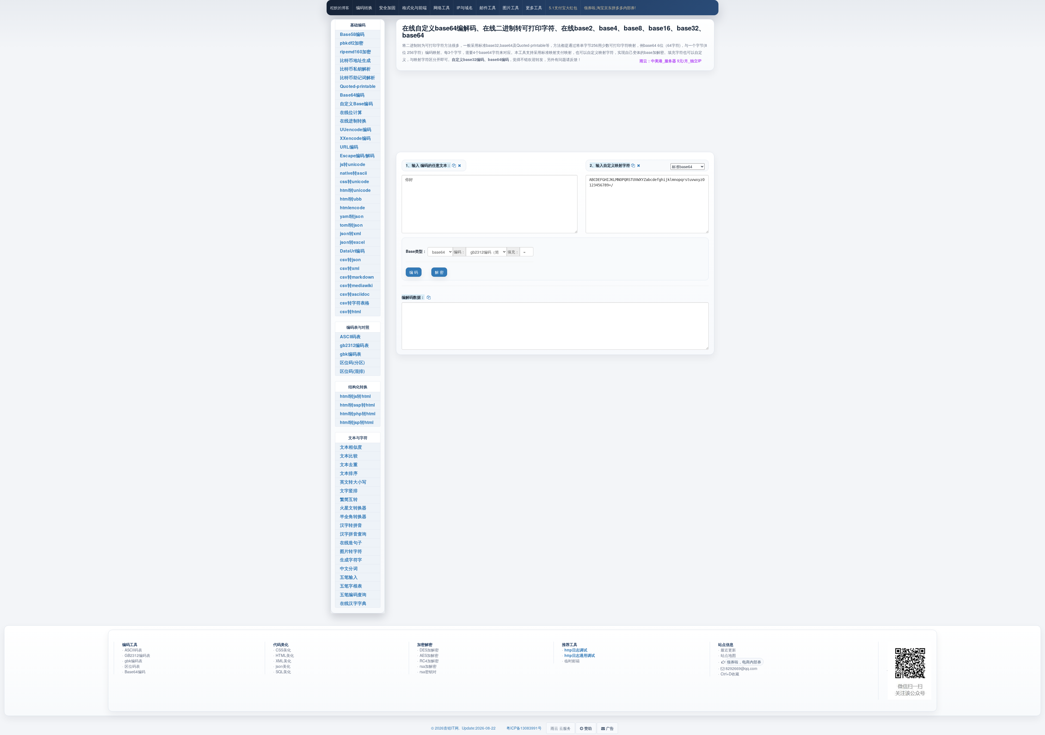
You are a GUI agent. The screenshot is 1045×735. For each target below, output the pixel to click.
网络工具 (442, 7)
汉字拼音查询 (353, 534)
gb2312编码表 (354, 345)
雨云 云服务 (561, 728)
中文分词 (349, 568)
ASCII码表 (350, 336)
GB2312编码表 (137, 655)
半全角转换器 (353, 516)
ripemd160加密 (355, 51)
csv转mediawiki (356, 285)
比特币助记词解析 (357, 77)
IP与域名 (465, 7)
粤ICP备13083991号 (524, 728)
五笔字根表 (351, 586)
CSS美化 (283, 650)
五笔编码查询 (353, 594)
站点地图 (728, 655)
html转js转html (355, 396)
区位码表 (132, 666)
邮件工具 (488, 7)
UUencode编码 (355, 129)
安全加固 (387, 7)
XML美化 (283, 660)
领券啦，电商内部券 (744, 662)
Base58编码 (352, 34)
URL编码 (349, 147)
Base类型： (416, 251)
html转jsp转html (357, 422)
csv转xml (349, 268)
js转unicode (352, 164)
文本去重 (349, 464)
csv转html (350, 311)
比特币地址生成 (355, 60)
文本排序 (349, 473)
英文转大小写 (353, 482)
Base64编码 (352, 95)
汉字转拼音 (351, 525)
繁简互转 (349, 499)
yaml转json (352, 216)
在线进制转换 (353, 121)
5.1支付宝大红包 (563, 7)
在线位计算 (351, 112)
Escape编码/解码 (357, 155)
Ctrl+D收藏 (730, 673)
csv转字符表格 (355, 303)
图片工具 (511, 7)
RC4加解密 (429, 660)
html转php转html (358, 413)
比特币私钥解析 (355, 69)
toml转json (351, 225)
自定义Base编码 (356, 103)
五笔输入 (349, 577)
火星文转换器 (353, 508)
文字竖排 (349, 490)
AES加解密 (429, 655)
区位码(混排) (352, 371)
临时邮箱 (572, 660)
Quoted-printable (358, 86)
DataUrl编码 (352, 251)
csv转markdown (357, 277)
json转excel (352, 242)
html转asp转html (357, 405)
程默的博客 (339, 7)
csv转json (350, 259)
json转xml (350, 233)
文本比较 (349, 456)
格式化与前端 (414, 7)
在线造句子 (351, 542)
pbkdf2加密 (352, 43)
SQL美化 (283, 671)
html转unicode (355, 190)
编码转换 (364, 7)
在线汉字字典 (353, 603)
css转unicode (354, 181)
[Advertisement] (555, 114)
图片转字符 (351, 551)
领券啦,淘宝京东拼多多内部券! (610, 7)
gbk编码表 (350, 354)
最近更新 (728, 650)
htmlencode (352, 207)
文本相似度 (351, 447)
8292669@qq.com (740, 668)
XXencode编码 (355, 138)
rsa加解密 (428, 666)
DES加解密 (429, 650)
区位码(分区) (352, 362)
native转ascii (353, 173)
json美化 (283, 666)
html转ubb (351, 199)
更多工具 (534, 7)
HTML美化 (285, 655)
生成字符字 (351, 559)
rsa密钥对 (428, 671)
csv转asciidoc (355, 294)
